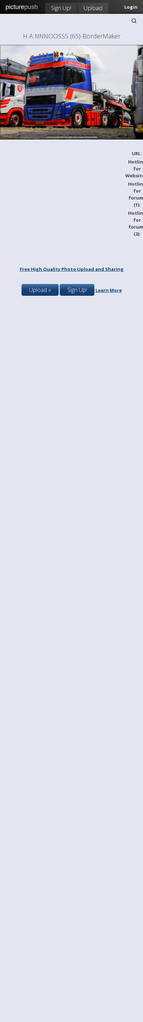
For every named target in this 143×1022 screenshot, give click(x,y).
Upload (93, 8)
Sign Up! (61, 8)
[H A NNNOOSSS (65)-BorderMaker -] (71, 138)
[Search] (134, 20)
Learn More (108, 290)
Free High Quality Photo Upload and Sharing (72, 269)
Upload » (40, 290)
